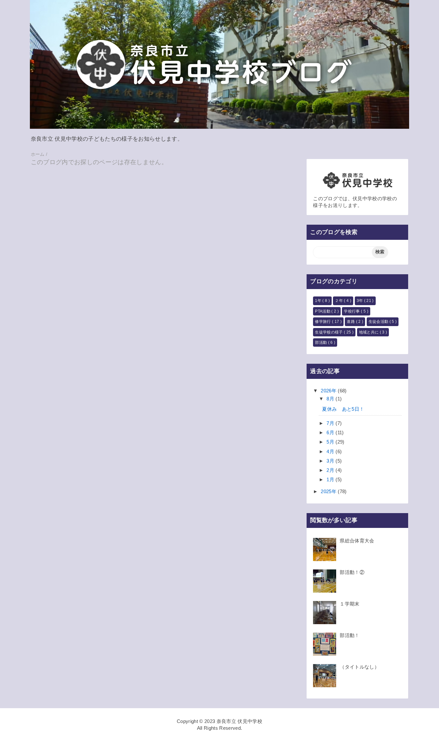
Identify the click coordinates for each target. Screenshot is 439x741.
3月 (331, 461)
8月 (331, 398)
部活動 (321, 342)
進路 (351, 321)
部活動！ (349, 635)
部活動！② (352, 572)
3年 (360, 300)
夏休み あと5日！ (343, 409)
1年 (318, 300)
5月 (331, 442)
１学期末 (349, 603)
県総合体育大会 (357, 540)
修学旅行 (323, 321)
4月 (331, 451)
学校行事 (352, 311)
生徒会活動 (379, 321)
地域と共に (369, 332)
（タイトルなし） (359, 667)
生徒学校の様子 (329, 332)
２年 (339, 300)
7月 (331, 423)
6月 (331, 432)
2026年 (329, 390)
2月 (331, 470)
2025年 (329, 491)
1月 (331, 479)
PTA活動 (323, 311)
